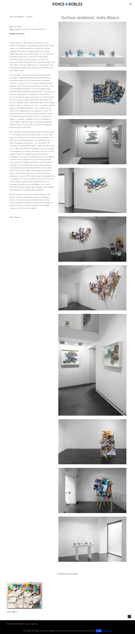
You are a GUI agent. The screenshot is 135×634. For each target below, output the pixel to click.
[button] (24, 595)
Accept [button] (99, 631)
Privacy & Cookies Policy (31, 624)
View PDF (29, 17)
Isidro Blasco (12, 611)
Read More (107, 631)
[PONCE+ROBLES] (67, 4)
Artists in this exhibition (17, 17)
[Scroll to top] (129, 616)
